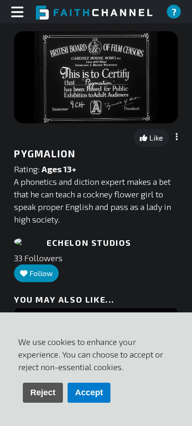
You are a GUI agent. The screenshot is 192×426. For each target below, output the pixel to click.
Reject (42, 392)
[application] (96, 77)
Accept (89, 392)
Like (155, 137)
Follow (40, 273)
